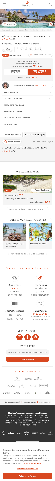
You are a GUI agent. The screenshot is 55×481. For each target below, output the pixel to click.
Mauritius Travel (7, 30)
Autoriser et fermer (27, 476)
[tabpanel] (27, 92)
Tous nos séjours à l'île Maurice (27, 254)
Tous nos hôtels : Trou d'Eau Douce (27, 209)
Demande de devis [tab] (12, 134)
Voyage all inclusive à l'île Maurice (14, 245)
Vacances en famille (39, 243)
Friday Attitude (12, 195)
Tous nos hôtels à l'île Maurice (28, 30)
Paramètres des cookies (27, 468)
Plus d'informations (32, 463)
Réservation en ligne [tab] (35, 134)
